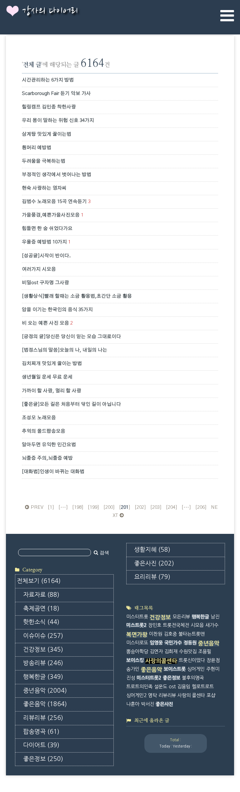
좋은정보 (43, 759)
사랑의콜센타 (161, 661)
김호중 (170, 634)
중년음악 (45, 691)
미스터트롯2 (149, 677)
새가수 (211, 625)
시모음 (197, 625)
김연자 (156, 651)
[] (51, 507)
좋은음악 (45, 704)
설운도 (160, 686)
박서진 (147, 704)
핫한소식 (41, 622)
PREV (37, 507)
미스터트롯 (137, 616)
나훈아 (132, 704)
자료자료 (41, 595)
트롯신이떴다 (192, 660)
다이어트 (41, 745)
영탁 (152, 695)
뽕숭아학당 (137, 651)
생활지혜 (152, 550)
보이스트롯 (175, 669)
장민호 (154, 625)
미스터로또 (137, 642)
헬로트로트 (203, 686)
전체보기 (39, 581)
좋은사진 (154, 563)
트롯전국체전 (176, 625)
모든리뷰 (181, 616)
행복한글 (43, 677)
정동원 (190, 642)
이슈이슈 (43, 636)
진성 (130, 677)
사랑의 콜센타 (191, 695)
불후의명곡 (193, 677)
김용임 (183, 686)
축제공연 (41, 609)
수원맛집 (188, 651)
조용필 (204, 651)
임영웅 (156, 642)
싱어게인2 (136, 695)
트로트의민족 (139, 686)
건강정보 (43, 650)
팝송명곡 (41, 732)
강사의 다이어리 (50, 11)
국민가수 (173, 642)
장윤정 (213, 660)
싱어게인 (196, 669)
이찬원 (155, 634)
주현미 (212, 669)
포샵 (211, 695)
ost (172, 686)
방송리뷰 (43, 663)
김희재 (171, 651)
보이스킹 (135, 660)
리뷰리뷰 (43, 718)
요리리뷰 (152, 577)
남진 (215, 616)
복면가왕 (137, 635)
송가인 (132, 669)
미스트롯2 (136, 625)
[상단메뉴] (227, 15)
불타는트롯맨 (191, 634)
